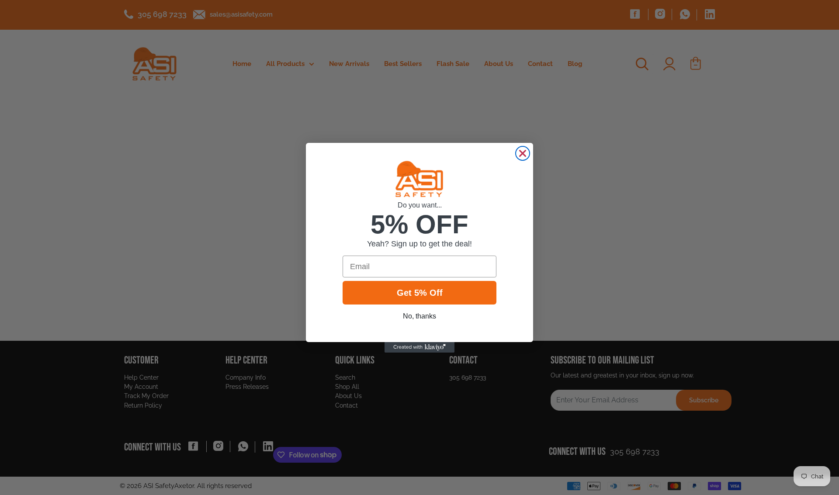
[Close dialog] (523, 153)
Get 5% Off (420, 293)
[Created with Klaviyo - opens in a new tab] (419, 347)
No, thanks (419, 316)
